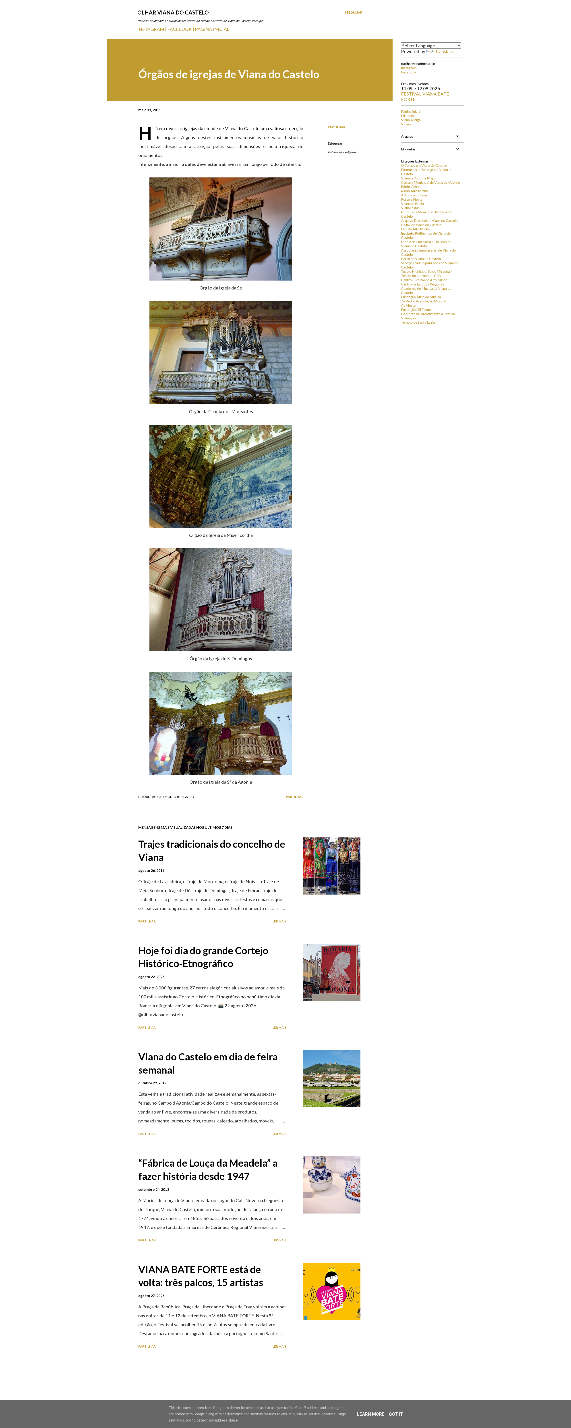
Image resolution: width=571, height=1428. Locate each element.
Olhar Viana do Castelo (173, 12)
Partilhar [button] (336, 127)
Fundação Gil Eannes (416, 309)
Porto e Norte (411, 199)
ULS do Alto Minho (415, 229)
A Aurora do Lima (414, 195)
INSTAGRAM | (152, 29)
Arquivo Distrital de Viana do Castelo (429, 220)
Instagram (409, 68)
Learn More (370, 1414)
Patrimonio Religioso (342, 152)
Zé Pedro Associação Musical (423, 301)
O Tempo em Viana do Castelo (424, 165)
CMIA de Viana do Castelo (421, 225)
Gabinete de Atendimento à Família (428, 314)
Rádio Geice (410, 186)
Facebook (409, 72)
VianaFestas (410, 208)
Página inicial (411, 111)
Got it (396, 1414)
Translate (444, 51)
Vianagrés (408, 318)
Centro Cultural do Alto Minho (424, 280)
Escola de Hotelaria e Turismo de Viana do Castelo (426, 243)
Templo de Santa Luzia (418, 322)
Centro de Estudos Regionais (423, 284)
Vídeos (406, 124)
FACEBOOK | (180, 29)
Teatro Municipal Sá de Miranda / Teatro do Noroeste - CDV (426, 273)
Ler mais (279, 921)
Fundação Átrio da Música (421, 297)
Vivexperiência (412, 203)
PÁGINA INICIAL (212, 29)
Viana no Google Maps (418, 178)
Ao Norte (408, 305)
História (407, 115)
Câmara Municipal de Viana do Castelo (430, 182)
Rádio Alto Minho (414, 191)
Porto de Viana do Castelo (421, 258)
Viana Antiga (411, 120)
